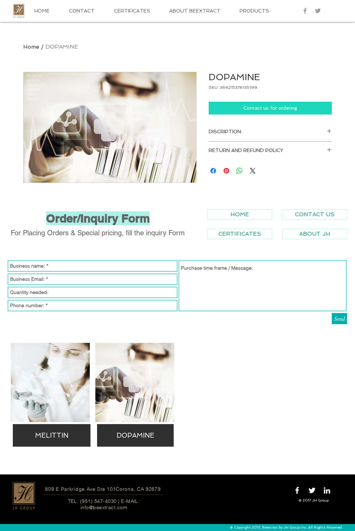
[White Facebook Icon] (297, 490)
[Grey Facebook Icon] (305, 11)
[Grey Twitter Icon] (318, 11)
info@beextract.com (104, 507)
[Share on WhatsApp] (239, 171)
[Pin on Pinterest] (226, 171)
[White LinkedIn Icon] (326, 490)
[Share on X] (253, 171)
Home (31, 46)
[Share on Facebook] (213, 171)
